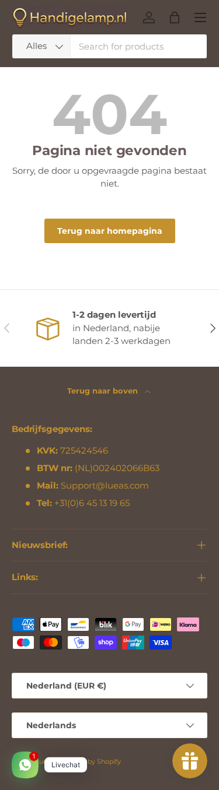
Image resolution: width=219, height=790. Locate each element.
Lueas (45, 761)
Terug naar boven (103, 390)
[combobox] (109, 46)
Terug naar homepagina (109, 231)
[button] (174, 17)
